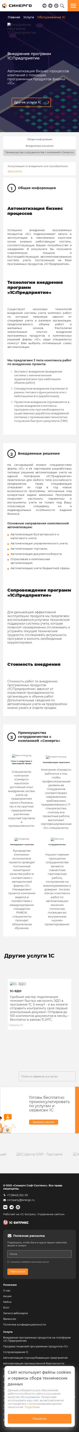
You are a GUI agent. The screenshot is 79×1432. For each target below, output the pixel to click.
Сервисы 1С (16, 1025)
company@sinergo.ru (21, 1200)
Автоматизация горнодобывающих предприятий (35, 1357)
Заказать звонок (44, 1122)
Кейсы (7, 1301)
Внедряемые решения (40, 146)
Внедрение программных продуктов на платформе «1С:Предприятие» (37, 1339)
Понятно (40, 1419)
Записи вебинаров (15, 1313)
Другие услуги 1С (27, 102)
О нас (7, 1290)
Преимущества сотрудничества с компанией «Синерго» (39, 152)
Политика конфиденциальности (24, 1324)
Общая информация (39, 139)
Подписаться (17, 1271)
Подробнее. (32, 1407)
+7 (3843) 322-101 (17, 1195)
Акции (7, 1296)
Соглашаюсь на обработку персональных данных (30, 1262)
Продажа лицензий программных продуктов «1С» (35, 1346)
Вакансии (9, 1318)
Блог (6, 1307)
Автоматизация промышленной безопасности (33, 1363)
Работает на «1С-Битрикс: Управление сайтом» (34, 1214)
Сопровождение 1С (15, 1352)
